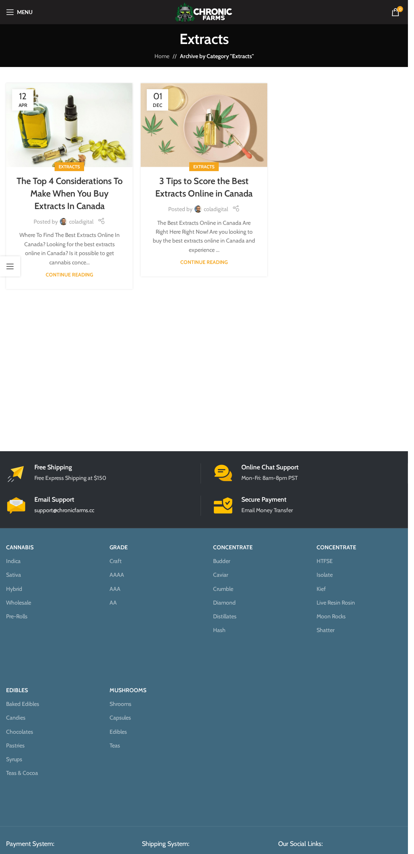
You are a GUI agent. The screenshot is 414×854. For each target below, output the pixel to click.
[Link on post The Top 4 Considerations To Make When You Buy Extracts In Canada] (69, 125)
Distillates (225, 616)
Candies (15, 717)
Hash (219, 630)
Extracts (69, 167)
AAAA (117, 574)
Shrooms (120, 703)
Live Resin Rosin (336, 602)
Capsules (120, 717)
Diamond (224, 602)
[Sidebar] (10, 266)
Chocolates (19, 731)
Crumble (223, 588)
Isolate (325, 574)
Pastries (15, 745)
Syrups (14, 759)
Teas (115, 745)
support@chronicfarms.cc (64, 510)
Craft (116, 561)
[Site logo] (204, 11)
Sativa (13, 574)
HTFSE (325, 561)
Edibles (118, 731)
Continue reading (69, 275)
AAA (115, 588)
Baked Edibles (22, 703)
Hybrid (14, 588)
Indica (13, 561)
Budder (221, 561)
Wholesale (18, 602)
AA (113, 602)
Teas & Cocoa (22, 773)
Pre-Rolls (16, 616)
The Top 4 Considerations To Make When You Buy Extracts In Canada (70, 193)
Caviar (220, 574)
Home (161, 56)
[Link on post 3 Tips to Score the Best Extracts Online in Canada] (204, 125)
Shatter (325, 630)
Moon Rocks (331, 616)
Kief (321, 588)
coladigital (81, 221)
